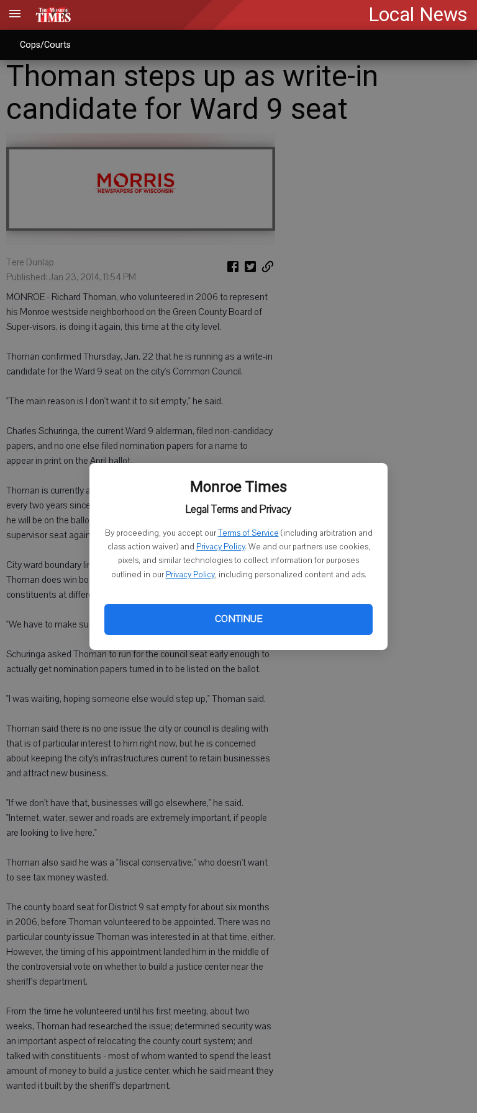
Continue (238, 619)
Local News (418, 14)
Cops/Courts (45, 45)
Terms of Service (248, 533)
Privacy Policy (220, 546)
